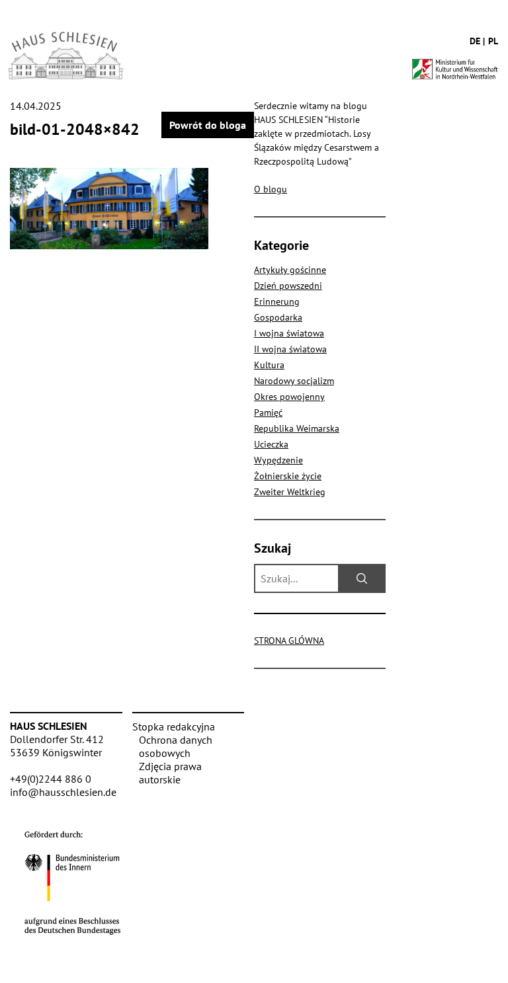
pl (493, 41)
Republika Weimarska (296, 428)
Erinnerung (277, 301)
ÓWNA (289, 641)
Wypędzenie (278, 460)
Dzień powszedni (288, 286)
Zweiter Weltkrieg (289, 492)
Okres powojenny (289, 397)
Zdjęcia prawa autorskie (170, 773)
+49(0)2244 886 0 (50, 778)
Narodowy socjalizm (294, 381)
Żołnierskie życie (287, 476)
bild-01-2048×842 (75, 129)
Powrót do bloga (207, 125)
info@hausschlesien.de (63, 792)
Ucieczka (271, 444)
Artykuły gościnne (290, 270)
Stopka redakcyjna (173, 726)
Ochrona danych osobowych (175, 746)
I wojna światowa (289, 333)
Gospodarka (278, 317)
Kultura (269, 365)
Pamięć (268, 412)
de (475, 41)
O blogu (270, 189)
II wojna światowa (290, 349)
